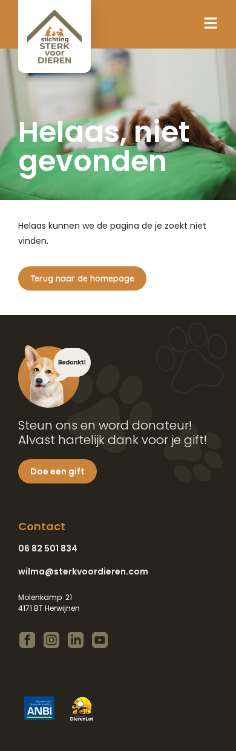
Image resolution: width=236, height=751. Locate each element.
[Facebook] (27, 640)
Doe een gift (57, 471)
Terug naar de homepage (82, 278)
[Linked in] (76, 640)
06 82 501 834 (47, 548)
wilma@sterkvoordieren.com (83, 571)
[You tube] (100, 640)
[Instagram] (51, 640)
